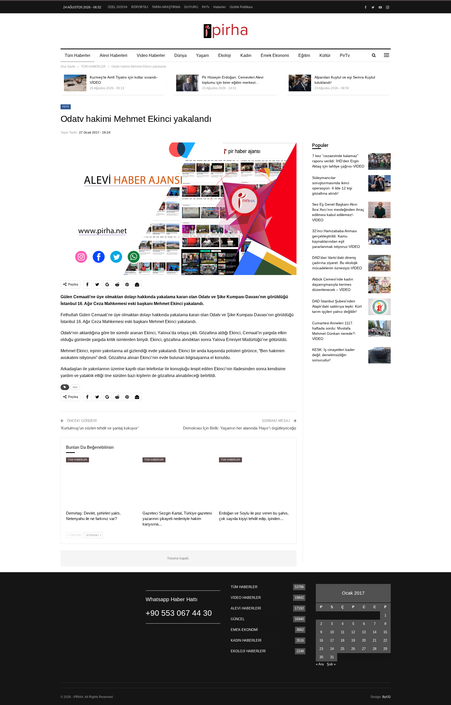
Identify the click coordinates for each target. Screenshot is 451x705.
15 (385, 632)
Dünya (180, 55)
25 (342, 649)
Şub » (331, 664)
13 (364, 632)
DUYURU (191, 7)
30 (321, 657)
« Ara (320, 664)
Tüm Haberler (77, 55)
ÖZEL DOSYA (117, 7)
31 (332, 657)
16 (321, 640)
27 (364, 649)
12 (353, 632)
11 (342, 632)
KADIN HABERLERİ (246, 640)
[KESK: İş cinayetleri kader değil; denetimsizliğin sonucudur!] (379, 355)
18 (342, 640)
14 (374, 632)
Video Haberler (151, 55)
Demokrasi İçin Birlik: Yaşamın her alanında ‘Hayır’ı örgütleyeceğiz (239, 428)
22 (385, 640)
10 (332, 632)
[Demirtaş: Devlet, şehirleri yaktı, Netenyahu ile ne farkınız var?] (102, 482)
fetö (65, 106)
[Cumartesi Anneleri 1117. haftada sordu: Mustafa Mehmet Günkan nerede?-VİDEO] (379, 328)
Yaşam (202, 55)
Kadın (245, 55)
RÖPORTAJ (139, 7)
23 (321, 649)
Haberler (219, 7)
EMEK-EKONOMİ (244, 630)
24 (332, 649)
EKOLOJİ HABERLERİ (248, 651)
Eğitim (304, 55)
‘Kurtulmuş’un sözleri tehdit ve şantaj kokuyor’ (100, 428)
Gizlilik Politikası (241, 7)
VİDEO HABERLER (246, 598)
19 (353, 640)
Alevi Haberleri (113, 55)
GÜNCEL (238, 619)
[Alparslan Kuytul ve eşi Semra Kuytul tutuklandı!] (300, 83)
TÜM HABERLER (77, 459)
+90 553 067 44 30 (179, 613)
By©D (386, 697)
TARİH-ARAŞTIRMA (166, 7)
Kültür (324, 55)
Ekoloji (224, 55)
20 (364, 640)
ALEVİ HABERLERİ (246, 608)
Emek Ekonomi (275, 55)
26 (353, 649)
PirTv (205, 7)
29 (385, 649)
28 (374, 649)
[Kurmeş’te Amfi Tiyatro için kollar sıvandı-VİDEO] (75, 83)
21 (374, 640)
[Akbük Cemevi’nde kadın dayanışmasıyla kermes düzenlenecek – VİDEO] (379, 285)
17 (332, 640)
